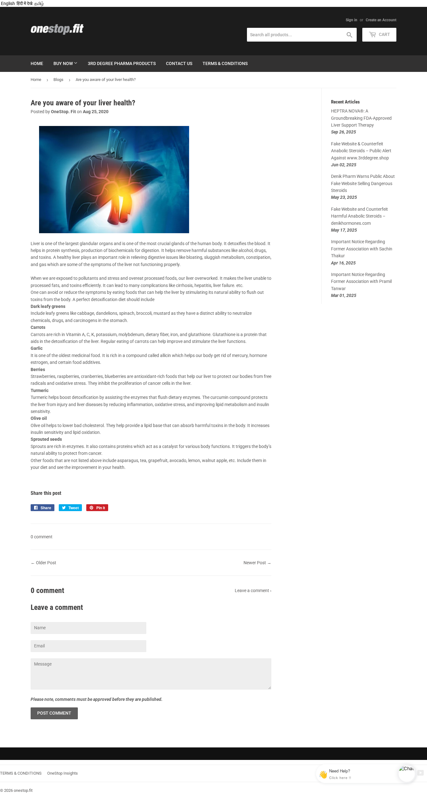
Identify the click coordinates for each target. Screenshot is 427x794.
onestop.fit (23, 790)
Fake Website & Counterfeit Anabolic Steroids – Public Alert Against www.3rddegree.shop (361, 150)
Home (37, 63)
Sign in (351, 20)
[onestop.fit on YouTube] (420, 773)
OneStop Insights (62, 773)
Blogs (58, 79)
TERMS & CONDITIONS (21, 773)
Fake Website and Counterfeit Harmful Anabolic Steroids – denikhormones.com (359, 216)
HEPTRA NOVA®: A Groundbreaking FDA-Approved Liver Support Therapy (361, 118)
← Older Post (43, 562)
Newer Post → (257, 562)
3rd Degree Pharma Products (122, 63)
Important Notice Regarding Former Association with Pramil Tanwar (361, 281)
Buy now (63, 63)
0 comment (42, 536)
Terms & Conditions (225, 63)
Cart (384, 34)
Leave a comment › (253, 590)
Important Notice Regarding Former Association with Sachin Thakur (361, 248)
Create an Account (381, 20)
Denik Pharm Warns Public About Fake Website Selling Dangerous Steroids (363, 183)
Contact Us (179, 63)
